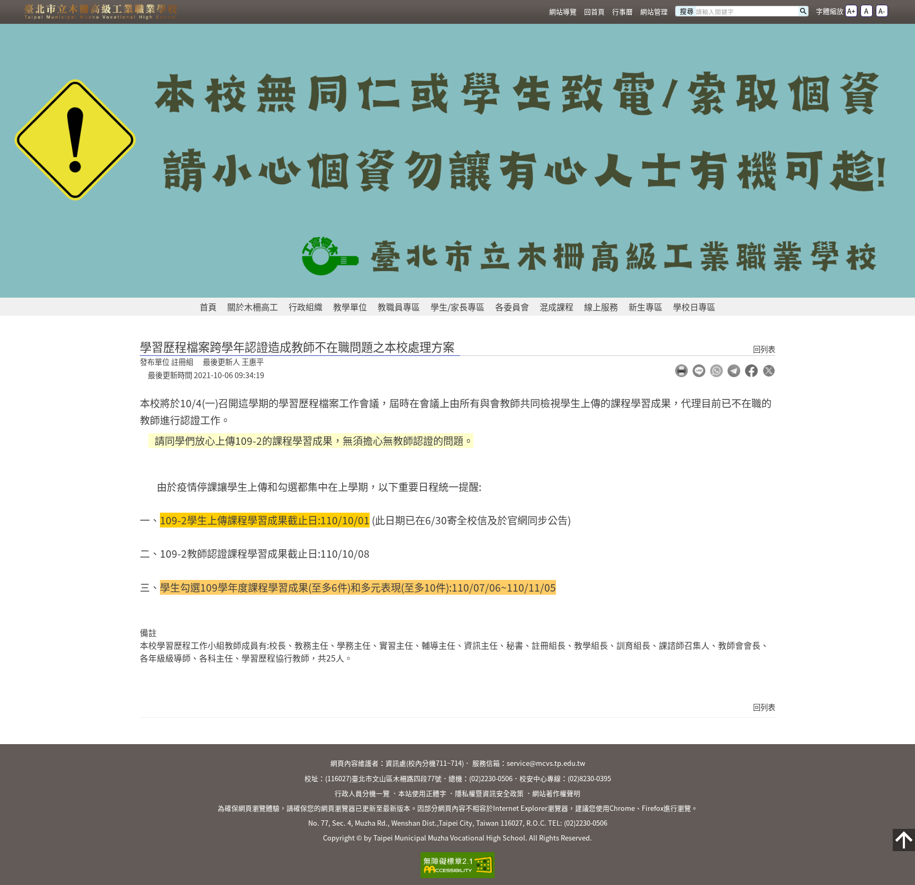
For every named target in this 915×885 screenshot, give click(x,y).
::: (538, 11)
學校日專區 (694, 306)
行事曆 (622, 11)
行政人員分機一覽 (362, 793)
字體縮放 (830, 11)
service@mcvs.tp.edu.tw (546, 763)
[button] (681, 370)
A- (881, 11)
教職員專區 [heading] (399, 306)
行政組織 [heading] (305, 306)
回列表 (764, 349)
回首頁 (594, 11)
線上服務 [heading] (601, 306)
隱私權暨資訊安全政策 (489, 793)
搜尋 (687, 11)
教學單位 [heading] (350, 306)
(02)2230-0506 (491, 778)
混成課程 (556, 306)
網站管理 (654, 11)
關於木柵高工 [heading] (252, 306)
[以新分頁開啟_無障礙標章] (457, 865)
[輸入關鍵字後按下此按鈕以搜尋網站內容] (803, 11)
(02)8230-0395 (589, 778)
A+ (851, 11)
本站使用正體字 (422, 793)
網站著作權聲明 (556, 793)
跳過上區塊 (21, 4)
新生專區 (645, 306)
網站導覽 (563, 11)
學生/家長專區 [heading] (457, 306)
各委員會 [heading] (512, 306)
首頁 (208, 306)
